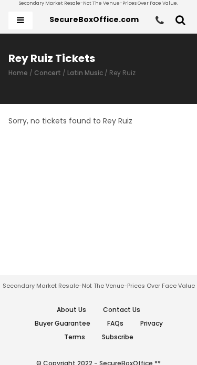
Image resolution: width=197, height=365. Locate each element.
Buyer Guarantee (62, 323)
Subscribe (117, 336)
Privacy (151, 323)
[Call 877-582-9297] (159, 20)
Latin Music (85, 72)
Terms (74, 336)
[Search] (180, 20)
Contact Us (121, 309)
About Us (71, 309)
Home (18, 72)
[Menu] (20, 20)
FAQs (115, 323)
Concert (47, 72)
